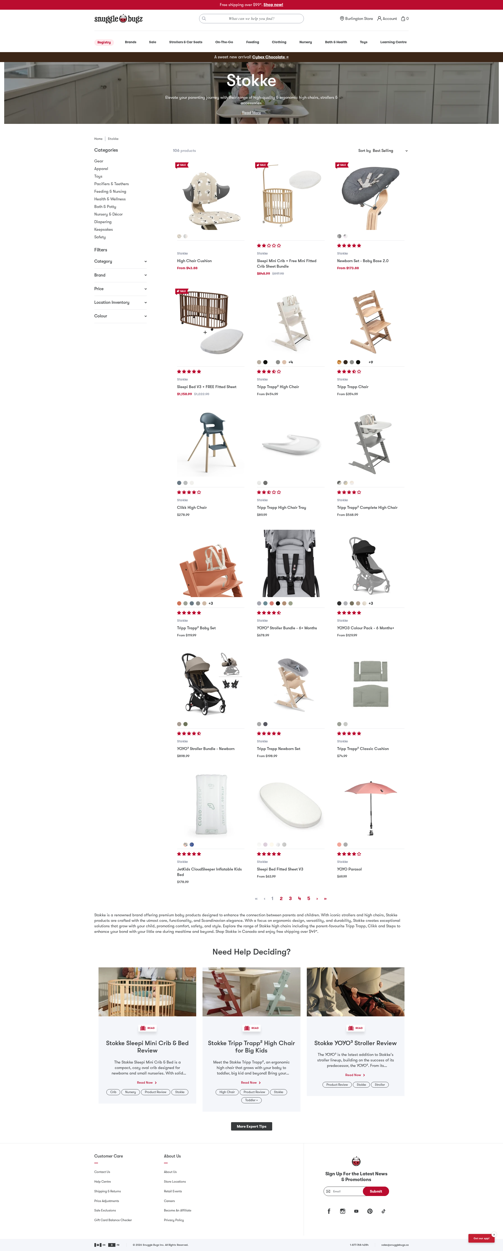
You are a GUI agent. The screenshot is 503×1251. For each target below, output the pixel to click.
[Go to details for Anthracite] (265, 724)
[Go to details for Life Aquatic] (278, 844)
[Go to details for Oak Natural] (284, 362)
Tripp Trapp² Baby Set (196, 628)
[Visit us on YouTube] (356, 1211)
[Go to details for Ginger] (272, 603)
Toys (98, 176)
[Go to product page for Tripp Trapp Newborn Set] (290, 684)
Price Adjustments (106, 1201)
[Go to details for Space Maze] (192, 844)
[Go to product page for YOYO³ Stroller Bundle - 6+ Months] (290, 563)
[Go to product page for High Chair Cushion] (210, 196)
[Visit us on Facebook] (329, 1211)
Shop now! (273, 4)
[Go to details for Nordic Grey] (345, 724)
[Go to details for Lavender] (265, 844)
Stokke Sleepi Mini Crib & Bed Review (147, 1046)
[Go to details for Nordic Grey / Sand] (185, 236)
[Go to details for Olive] (290, 603)
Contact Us (102, 1172)
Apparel (101, 168)
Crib (113, 1092)
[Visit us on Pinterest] (370, 1211)
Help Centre (102, 1181)
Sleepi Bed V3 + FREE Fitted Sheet (206, 386)
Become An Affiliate (177, 1210)
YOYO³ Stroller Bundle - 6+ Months (287, 628)
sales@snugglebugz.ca (395, 1244)
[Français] (114, 1245)
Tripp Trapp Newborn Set (278, 748)
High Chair (227, 1092)
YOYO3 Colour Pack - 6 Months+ (365, 628)
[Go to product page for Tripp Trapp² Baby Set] (210, 563)
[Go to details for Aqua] (265, 603)
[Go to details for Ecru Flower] (272, 844)
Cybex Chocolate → (270, 57)
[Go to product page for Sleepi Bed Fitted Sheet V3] (290, 804)
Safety (100, 237)
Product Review (155, 1092)
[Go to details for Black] (265, 362)
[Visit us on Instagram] (342, 1211)
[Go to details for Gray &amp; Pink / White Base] (345, 236)
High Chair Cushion (194, 260)
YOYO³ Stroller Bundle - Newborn (205, 748)
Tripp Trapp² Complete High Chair (367, 507)
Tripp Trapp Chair (352, 386)
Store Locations (175, 1181)
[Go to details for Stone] (259, 603)
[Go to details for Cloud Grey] (185, 483)
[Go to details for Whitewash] (259, 362)
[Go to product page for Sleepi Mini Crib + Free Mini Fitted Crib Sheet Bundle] (290, 196)
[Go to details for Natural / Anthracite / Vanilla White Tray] (352, 483)
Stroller (380, 1085)
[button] (269, 245)
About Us (170, 1172)
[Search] (204, 18)
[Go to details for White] (272, 362)
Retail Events (173, 1191)
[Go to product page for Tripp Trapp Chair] (370, 322)
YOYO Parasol (349, 869)
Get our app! (481, 1238)
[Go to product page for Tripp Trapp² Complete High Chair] (370, 442)
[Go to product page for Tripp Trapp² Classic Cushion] (370, 684)
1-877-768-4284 (359, 1244)
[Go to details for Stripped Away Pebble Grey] (284, 844)
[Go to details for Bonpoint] (364, 603)
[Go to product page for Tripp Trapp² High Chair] (290, 322)
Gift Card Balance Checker (113, 1220)
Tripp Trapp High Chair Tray (281, 507)
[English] (100, 1245)
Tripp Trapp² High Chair (278, 386)
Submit (376, 1191)
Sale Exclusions (105, 1210)
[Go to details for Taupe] (284, 603)
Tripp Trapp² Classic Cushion (363, 748)
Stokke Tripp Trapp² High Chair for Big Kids (251, 1046)
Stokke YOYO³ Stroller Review (355, 1043)
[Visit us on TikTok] (383, 1211)
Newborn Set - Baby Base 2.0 (363, 260)
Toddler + (251, 1100)
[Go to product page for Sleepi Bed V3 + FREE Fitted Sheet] (210, 322)
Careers (169, 1201)
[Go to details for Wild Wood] (339, 362)
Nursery (130, 1092)
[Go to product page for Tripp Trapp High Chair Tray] (290, 442)
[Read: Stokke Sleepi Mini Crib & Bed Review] (147, 991)
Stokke (182, 253)
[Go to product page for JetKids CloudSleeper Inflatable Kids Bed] (210, 804)
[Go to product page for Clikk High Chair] (210, 442)
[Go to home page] (118, 18)
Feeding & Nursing (110, 191)
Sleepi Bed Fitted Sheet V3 (280, 869)
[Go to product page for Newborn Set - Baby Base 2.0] (370, 196)
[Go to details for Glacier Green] (185, 603)
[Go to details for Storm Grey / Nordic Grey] (339, 483)
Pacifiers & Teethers (111, 183)
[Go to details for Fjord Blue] (179, 483)
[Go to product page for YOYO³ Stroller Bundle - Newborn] (210, 684)
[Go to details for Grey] (259, 724)
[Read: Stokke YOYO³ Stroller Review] (355, 991)
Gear (98, 161)
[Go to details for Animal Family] (185, 844)
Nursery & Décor (108, 214)
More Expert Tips (251, 1126)
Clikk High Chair (192, 507)
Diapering (103, 221)
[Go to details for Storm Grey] (278, 362)
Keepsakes (103, 229)
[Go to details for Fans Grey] (259, 844)
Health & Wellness (110, 199)
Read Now (145, 1082)
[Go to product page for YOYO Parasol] (370, 804)
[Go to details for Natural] (204, 603)
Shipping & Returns (107, 1191)
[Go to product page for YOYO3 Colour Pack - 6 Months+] (370, 563)
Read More (251, 112)
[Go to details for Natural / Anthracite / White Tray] (345, 483)
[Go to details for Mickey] (179, 236)
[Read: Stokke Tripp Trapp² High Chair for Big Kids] (251, 991)
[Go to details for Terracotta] (179, 603)
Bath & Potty (105, 206)
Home (98, 139)
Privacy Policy (174, 1220)
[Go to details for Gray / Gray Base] (339, 236)
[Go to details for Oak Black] (345, 362)
